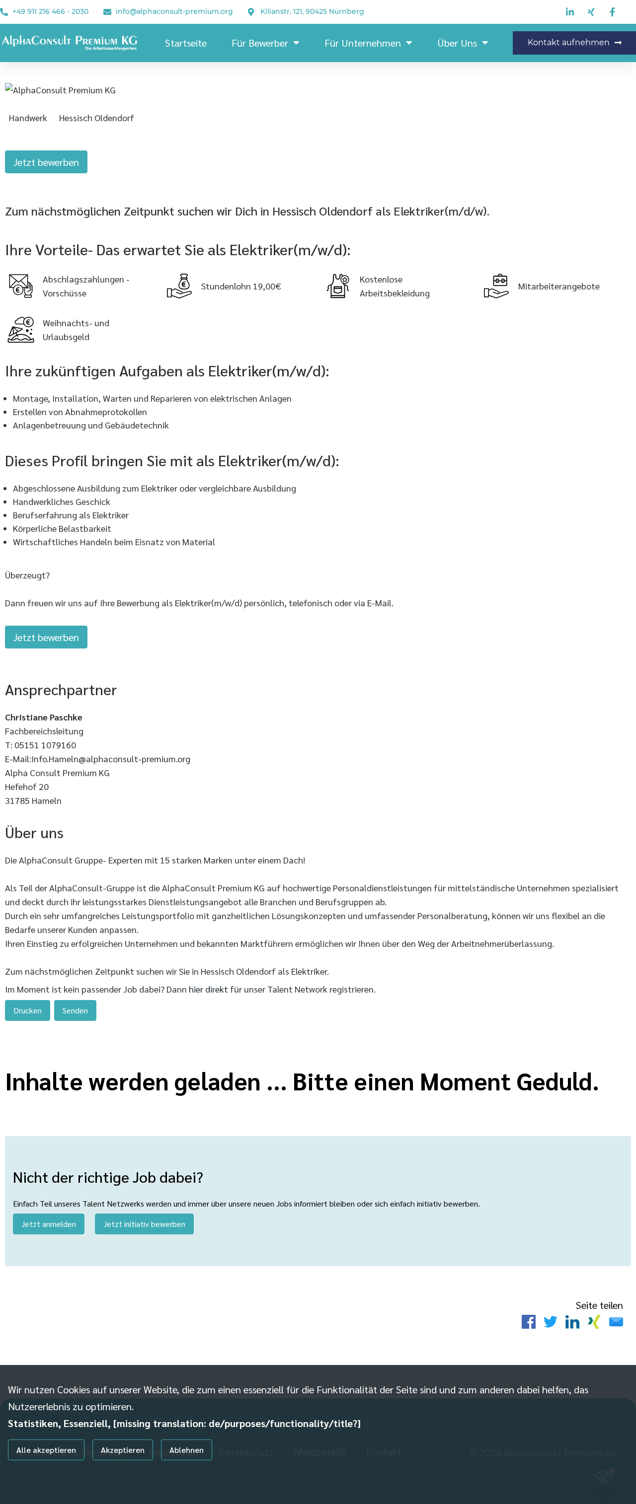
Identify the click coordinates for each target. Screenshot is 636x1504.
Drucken (27, 1010)
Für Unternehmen (362, 42)
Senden (75, 1010)
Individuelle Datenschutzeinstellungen (59, 1480)
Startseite (186, 42)
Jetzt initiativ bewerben (144, 1223)
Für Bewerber (260, 42)
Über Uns (457, 42)
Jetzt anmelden (48, 1223)
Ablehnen (186, 1449)
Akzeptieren (123, 1449)
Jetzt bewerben (46, 161)
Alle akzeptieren (46, 1449)
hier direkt (209, 989)
